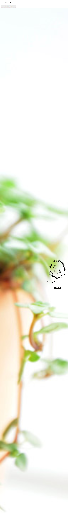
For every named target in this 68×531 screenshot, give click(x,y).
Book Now (58, 287)
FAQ (51, 2)
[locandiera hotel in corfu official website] (9, 2)
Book (48, 2)
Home (35, 2)
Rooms (39, 2)
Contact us (56, 2)
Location (44, 2)
